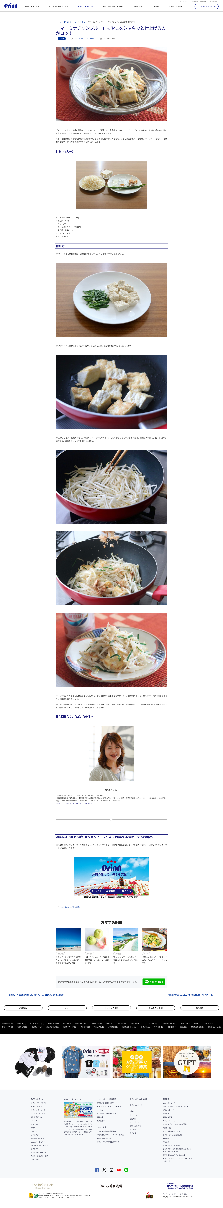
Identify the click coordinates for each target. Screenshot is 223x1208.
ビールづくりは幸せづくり (106, 1113)
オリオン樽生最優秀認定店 (106, 1131)
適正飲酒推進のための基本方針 (174, 1155)
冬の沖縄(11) (145, 1027)
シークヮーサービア (38, 1113)
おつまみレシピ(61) (37, 1023)
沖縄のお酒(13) (22, 1027)
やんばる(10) (158, 1027)
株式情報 (133, 1129)
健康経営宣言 (167, 1117)
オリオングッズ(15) (152, 1023)
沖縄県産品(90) (7, 1023)
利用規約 (183, 1194)
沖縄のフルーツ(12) (70, 1027)
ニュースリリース (184, 1)
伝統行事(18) (97, 1023)
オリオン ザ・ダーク (38, 1110)
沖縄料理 (76, 907)
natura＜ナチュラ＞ (38, 1142)
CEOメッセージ (168, 1110)
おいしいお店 (138, 6)
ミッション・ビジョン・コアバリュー (176, 1106)
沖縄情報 (23, 1008)
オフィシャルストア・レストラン (109, 1106)
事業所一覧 (167, 1128)
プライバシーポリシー (170, 1194)
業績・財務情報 (135, 1126)
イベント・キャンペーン (58, 6)
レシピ (61, 38)
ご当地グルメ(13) (52, 1027)
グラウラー (35, 1159)
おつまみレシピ (66, 907)
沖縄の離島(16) (135, 1023)
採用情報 (195, 1)
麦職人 (33, 1128)
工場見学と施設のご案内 (105, 1103)
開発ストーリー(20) (82, 1023)
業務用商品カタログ (104, 1138)
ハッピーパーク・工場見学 (113, 6)
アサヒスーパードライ (39, 1152)
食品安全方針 (101, 1121)
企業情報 (203, 1)
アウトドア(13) (7, 1027)
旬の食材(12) (85, 1027)
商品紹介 (200, 1008)
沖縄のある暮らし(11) (129, 1027)
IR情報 (156, 6)
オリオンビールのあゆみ (171, 1145)
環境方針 (100, 1117)
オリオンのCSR (111, 1008)
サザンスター (35, 1135)
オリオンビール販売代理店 (172, 1135)
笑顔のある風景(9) (197, 1027)
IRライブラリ (134, 1122)
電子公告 (133, 1133)
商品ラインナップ (32, 6)
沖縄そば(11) (113, 1027)
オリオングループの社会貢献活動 (175, 1124)
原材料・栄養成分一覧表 (39, 1156)
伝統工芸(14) (185, 1023)
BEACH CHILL (36, 1124)
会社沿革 (166, 1142)
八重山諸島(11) (99, 1027)
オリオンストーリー (85, 6)
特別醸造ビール (36, 1117)
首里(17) (109, 1023)
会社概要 (166, 1113)
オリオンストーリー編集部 (84, 38)
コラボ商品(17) (121, 1023)
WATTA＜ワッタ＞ (37, 1138)
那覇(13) (197, 1023)
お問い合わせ (212, 1)
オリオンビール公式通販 (206, 6)
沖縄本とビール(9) (214, 1027)
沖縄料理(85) (21, 1023)
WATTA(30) (67, 1023)
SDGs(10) (183, 1027)
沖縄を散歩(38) (53, 1023)
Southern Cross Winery (39, 1145)
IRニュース (133, 1115)
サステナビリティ (175, 6)
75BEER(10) (171, 1027)
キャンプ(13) (208, 1023)
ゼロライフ (35, 1131)
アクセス (100, 1110)
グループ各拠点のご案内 (171, 1131)
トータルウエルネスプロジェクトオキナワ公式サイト (74, 803)
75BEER (34, 1121)
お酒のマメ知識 (156, 1008)
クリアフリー (35, 1149)
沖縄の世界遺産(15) (170, 1023)
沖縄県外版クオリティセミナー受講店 (110, 1135)
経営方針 (133, 1119)
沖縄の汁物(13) (36, 1027)
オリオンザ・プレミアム (39, 1106)
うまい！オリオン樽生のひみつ (108, 1142)
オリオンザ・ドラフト (39, 1103)
